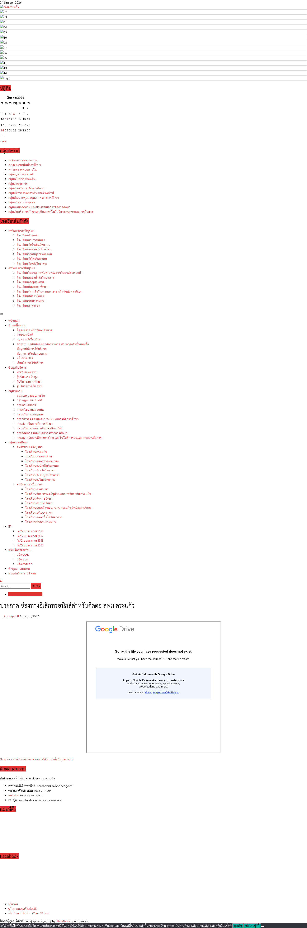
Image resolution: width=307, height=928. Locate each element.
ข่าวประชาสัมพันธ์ (53, 344)
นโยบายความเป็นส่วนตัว (22, 908)
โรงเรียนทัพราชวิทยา (30, 296)
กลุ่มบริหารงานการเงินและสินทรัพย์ (31, 192)
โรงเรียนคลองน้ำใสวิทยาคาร (35, 277)
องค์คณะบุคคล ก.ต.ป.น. (23, 160)
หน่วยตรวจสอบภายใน (22, 169)
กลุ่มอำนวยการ (18, 183)
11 (6, 119)
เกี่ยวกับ (13, 904)
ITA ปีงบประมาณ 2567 (30, 535)
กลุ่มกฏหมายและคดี (21, 174)
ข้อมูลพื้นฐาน (16, 325)
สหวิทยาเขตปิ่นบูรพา (21, 268)
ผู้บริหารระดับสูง (27, 376)
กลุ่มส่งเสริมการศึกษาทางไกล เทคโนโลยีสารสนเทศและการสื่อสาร (50, 211)
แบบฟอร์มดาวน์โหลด (22, 573)
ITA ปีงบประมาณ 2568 (30, 540)
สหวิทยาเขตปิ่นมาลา (30, 484)
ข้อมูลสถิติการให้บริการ (32, 348)
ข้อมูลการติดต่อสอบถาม (32, 353)
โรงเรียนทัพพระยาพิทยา (32, 286)
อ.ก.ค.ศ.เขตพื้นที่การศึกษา (24, 164)
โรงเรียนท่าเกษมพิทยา (31, 240)
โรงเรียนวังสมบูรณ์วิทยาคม (34, 254)
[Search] (1, 581)
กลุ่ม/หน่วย (15, 390)
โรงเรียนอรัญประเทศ (30, 282)
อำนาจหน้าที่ (25, 334)
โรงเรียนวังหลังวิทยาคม (32, 263)
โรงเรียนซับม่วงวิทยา (30, 300)
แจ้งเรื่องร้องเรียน (19, 549)
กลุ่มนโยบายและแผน (22, 178)
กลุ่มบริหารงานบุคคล (21, 202)
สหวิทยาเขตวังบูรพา (21, 230)
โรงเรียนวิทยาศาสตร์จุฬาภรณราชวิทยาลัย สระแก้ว (49, 272)
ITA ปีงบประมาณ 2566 (30, 531)
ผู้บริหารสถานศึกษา (29, 381)
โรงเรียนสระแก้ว (27, 235)
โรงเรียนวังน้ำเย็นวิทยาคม (33, 244)
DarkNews (63, 921)
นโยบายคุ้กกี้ (252, 925)
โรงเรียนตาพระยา (28, 305)
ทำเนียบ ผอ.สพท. (27, 372)
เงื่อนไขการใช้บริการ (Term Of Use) (28, 913)
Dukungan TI (11, 616)
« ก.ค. (3, 141)
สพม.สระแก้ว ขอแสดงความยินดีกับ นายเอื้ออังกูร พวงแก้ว (37, 759)
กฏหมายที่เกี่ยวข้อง (29, 339)
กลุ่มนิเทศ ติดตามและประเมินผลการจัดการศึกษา (39, 207)
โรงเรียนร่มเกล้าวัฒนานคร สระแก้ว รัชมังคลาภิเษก (49, 291)
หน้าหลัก (13, 320)
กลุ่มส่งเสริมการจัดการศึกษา (26, 188)
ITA (9, 526)
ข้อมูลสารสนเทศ (19, 568)
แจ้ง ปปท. (23, 559)
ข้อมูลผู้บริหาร (17, 367)
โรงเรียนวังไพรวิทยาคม (32, 258)
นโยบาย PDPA (25, 358)
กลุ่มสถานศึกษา (18, 442)
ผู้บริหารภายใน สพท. (30, 386)
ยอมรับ (238, 925)
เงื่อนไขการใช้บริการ (30, 362)
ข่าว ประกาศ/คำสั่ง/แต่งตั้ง (25, 594)
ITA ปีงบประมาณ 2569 (30, 545)
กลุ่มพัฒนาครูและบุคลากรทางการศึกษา (33, 197)
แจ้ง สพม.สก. (25, 563)
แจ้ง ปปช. (23, 554)
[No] (262, 926)
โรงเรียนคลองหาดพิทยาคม (34, 249)
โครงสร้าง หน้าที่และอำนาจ (34, 330)
